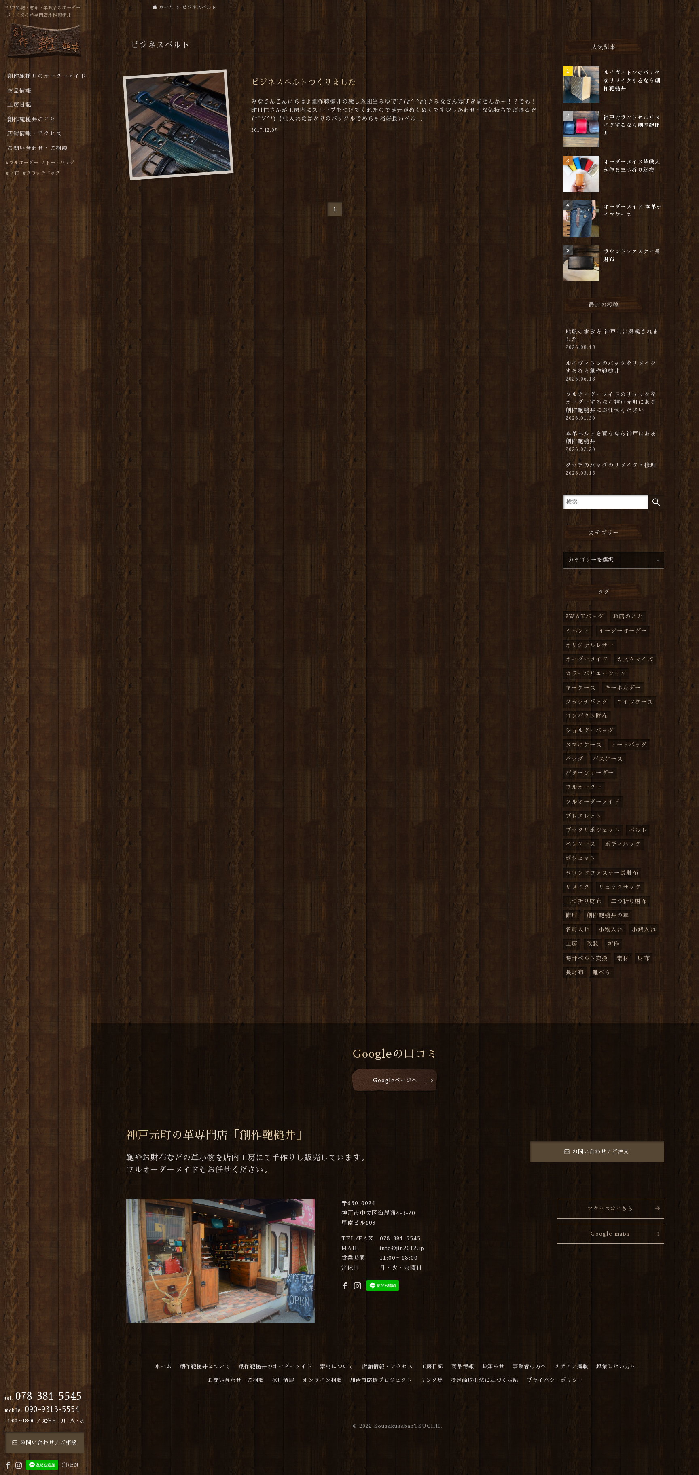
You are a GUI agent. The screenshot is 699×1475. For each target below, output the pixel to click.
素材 (623, 958)
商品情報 (462, 1366)
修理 (572, 915)
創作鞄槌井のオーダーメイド (275, 1366)
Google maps (610, 1233)
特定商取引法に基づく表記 (485, 1380)
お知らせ (493, 1366)
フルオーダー (584, 787)
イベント (578, 630)
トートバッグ (629, 744)
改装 (593, 943)
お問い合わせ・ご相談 (236, 1380)
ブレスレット (584, 816)
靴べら (602, 972)
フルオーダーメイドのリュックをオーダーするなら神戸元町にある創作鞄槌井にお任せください (611, 406)
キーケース (581, 687)
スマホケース (584, 744)
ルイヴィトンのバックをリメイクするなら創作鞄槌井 (611, 371)
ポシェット (581, 858)
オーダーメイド (587, 659)
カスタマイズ (635, 659)
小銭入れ (644, 929)
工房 (572, 943)
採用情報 (283, 1380)
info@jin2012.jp (402, 1248)
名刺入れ (578, 929)
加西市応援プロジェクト (381, 1380)
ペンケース (581, 844)
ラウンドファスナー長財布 (602, 873)
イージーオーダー (623, 630)
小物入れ (611, 929)
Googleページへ (395, 1080)
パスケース (608, 759)
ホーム (163, 1366)
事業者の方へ (529, 1366)
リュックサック (620, 887)
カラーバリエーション (596, 673)
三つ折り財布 (584, 901)
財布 (644, 958)
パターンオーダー (590, 773)
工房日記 (432, 1366)
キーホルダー (623, 687)
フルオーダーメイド (593, 801)
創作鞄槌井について (205, 1366)
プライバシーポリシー (555, 1380)
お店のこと (628, 616)
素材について (337, 1366)
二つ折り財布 (629, 901)
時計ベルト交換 (587, 958)
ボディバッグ (623, 844)
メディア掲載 (571, 1366)
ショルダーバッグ (590, 730)
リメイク (578, 887)
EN (74, 1464)
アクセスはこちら (610, 1208)
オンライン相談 (322, 1380)
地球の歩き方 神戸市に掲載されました (612, 339)
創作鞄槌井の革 (608, 915)
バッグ (575, 759)
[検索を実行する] (656, 502)
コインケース (635, 702)
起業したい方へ (616, 1366)
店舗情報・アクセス (387, 1366)
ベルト (638, 830)
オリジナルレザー (590, 645)
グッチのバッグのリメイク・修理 (611, 469)
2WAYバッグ (585, 616)
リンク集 (431, 1380)
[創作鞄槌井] (44, 43)
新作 (614, 943)
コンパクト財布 (587, 716)
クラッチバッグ (587, 702)
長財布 (575, 972)
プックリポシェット (593, 830)
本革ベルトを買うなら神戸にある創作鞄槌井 (611, 441)
